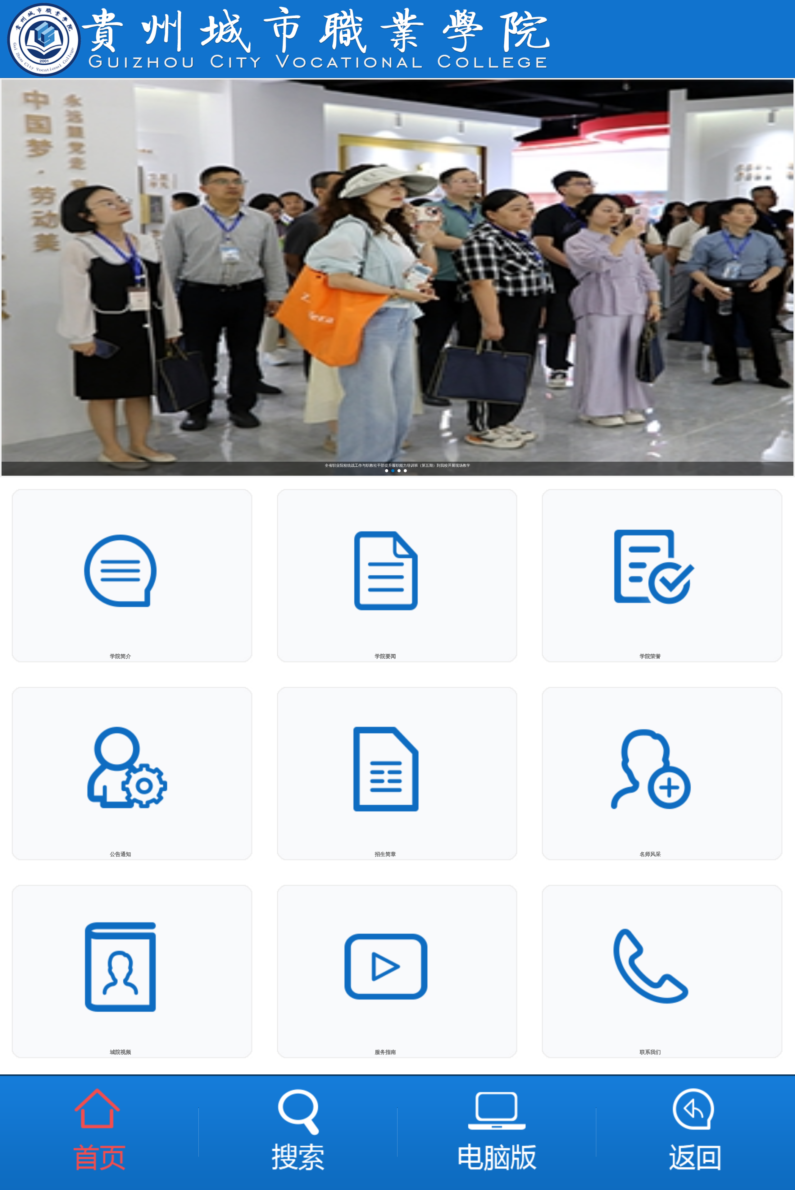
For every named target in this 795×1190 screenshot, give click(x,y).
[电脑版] (497, 1132)
